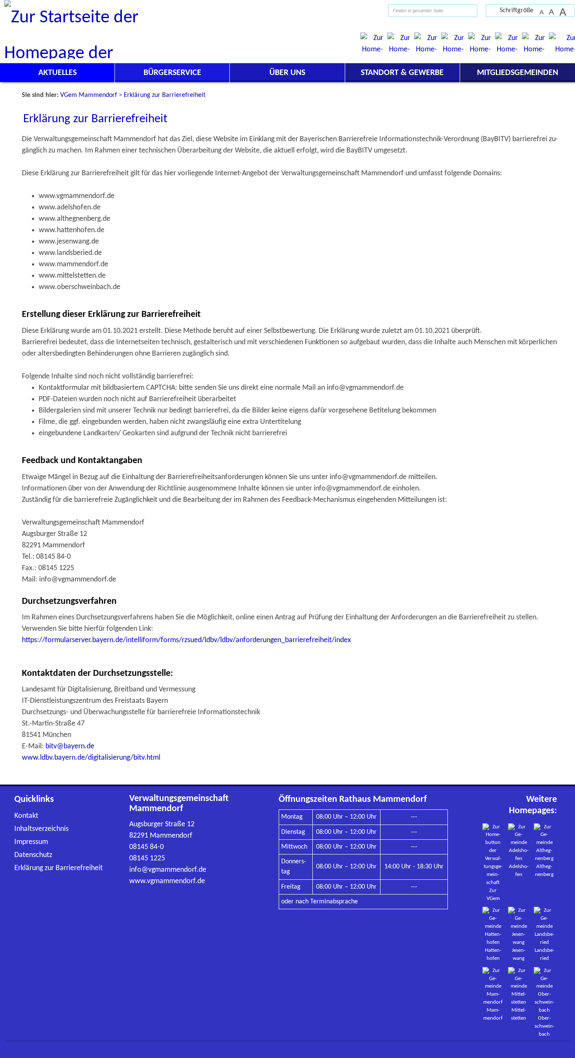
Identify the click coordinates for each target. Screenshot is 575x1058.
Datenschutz (33, 855)
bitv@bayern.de (69, 746)
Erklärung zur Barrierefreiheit (58, 868)
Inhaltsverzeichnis (41, 829)
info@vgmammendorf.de (167, 870)
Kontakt (26, 816)
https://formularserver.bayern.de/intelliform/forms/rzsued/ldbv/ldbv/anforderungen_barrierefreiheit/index (186, 640)
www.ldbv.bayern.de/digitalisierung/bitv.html (91, 758)
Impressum (31, 842)
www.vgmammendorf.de (167, 881)
